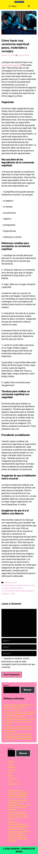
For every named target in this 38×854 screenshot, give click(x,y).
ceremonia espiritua (11, 65)
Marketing (11, 767)
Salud (10, 775)
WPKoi (19, 851)
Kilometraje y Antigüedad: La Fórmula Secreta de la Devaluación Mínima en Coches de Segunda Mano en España (17, 736)
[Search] (29, 6)
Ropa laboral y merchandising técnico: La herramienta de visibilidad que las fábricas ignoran (18, 729)
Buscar (6, 685)
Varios (10, 781)
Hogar (10, 764)
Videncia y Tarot (10, 582)
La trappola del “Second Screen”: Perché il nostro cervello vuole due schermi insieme (18, 721)
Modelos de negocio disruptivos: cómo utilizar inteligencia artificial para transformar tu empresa (18, 707)
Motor (10, 773)
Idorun (19, 1)
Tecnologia (12, 778)
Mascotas (11, 770)
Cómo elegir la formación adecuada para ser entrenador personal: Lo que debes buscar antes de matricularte (18, 714)
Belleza (10, 762)
